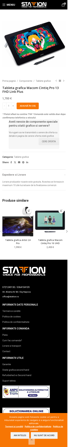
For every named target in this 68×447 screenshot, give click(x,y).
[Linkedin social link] (27, 162)
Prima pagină (9, 81)
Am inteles (20, 435)
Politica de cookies (11, 316)
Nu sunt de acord (44, 435)
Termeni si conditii (11, 311)
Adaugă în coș (28, 106)
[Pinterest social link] (23, 162)
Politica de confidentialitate (15, 322)
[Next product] (64, 81)
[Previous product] (56, 81)
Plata (5, 335)
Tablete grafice (43, 81)
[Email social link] (19, 162)
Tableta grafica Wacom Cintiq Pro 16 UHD (50, 242)
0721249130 (8, 287)
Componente (25, 81)
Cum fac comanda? (12, 340)
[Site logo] (34, 4)
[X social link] (15, 162)
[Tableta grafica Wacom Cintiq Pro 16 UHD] (50, 221)
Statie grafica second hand (15, 370)
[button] (29, 210)
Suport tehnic (9, 381)
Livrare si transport (11, 346)
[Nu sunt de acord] (31, 441)
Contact (6, 351)
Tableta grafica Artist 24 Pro (18, 242)
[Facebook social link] (11, 162)
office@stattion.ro (10, 296)
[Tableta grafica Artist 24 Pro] (17, 221)
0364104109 (23, 287)
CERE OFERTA (49, 141)
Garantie (6, 364)
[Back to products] (60, 81)
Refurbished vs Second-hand (16, 375)
